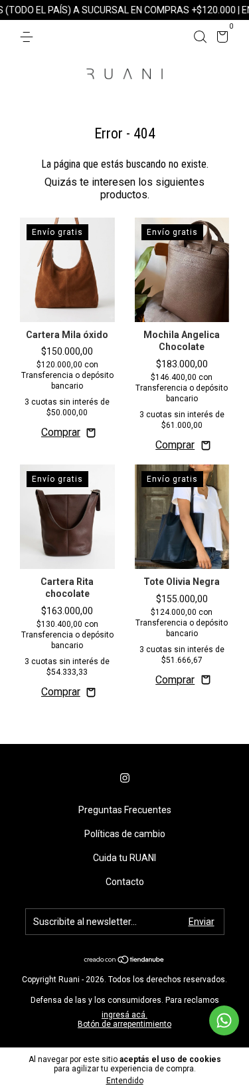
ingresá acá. (124, 1014)
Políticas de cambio (124, 833)
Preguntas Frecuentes (124, 810)
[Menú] (29, 37)
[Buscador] (200, 37)
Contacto (125, 881)
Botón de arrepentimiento (124, 1024)
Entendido (124, 1080)
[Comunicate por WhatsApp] (224, 1020)
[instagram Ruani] (125, 778)
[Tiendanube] (124, 960)
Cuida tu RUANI (124, 857)
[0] (220, 39)
